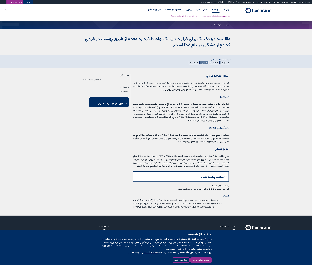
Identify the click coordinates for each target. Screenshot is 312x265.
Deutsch (259, 2)
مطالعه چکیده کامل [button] (212, 177)
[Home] (255, 10)
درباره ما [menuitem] (227, 9)
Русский (276, 2)
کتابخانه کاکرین (15, 2)
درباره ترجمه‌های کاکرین (208, 2)
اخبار (104, 229)
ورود (28, 2)
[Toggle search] (6, 10)
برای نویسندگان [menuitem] (154, 9)
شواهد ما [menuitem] (215, 9)
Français (285, 2)
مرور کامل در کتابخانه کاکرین (110, 103)
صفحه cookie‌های (150, 252)
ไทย (238, 2)
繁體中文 (230, 2)
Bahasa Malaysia (248, 2)
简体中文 (221, 2)
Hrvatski (267, 2)
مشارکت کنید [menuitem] (202, 9)
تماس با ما (102, 226)
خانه (227, 25)
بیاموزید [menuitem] (188, 9)
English (300, 2)
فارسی (308, 2)
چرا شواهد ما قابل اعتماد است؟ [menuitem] (184, 15)
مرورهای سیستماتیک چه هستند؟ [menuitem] (216, 15)
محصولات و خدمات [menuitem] (173, 9)
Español (293, 2)
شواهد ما (217, 25)
